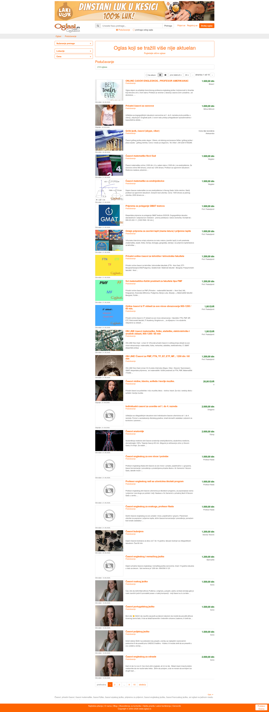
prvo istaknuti (175, 75)
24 (186, 75)
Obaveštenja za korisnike (130, 705)
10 (134, 684)
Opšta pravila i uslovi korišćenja (157, 705)
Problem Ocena (261, 707)
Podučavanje (70, 36)
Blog (115, 705)
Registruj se (192, 25)
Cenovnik (176, 705)
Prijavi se (181, 25)
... (124, 684)
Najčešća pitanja (95, 705)
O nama (108, 705)
